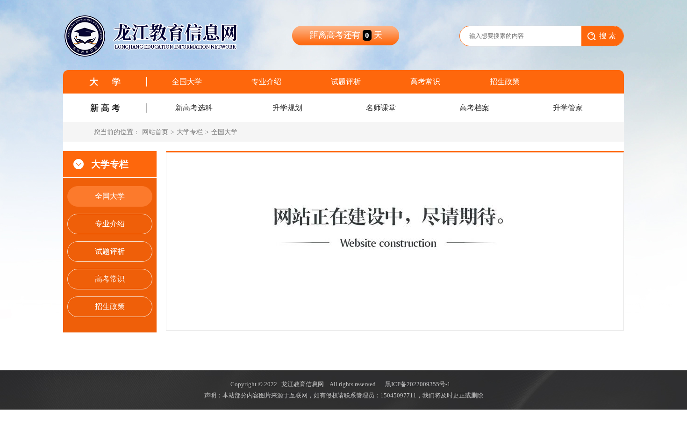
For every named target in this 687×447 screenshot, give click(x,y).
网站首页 (155, 132)
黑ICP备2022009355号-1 (418, 384)
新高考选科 (194, 108)
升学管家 (568, 108)
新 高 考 (105, 108)
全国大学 (187, 82)
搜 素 (607, 36)
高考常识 (425, 82)
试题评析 (346, 82)
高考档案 (474, 108)
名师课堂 (381, 108)
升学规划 (287, 108)
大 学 (105, 82)
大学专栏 (190, 132)
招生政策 (505, 82)
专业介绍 (266, 82)
